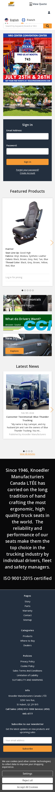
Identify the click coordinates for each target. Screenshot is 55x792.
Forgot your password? (27, 169)
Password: (11, 145)
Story (27, 601)
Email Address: (14, 130)
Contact (28, 615)
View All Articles (27, 453)
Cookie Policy (27, 666)
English (14, 20)
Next (52, 242)
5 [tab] (33, 290)
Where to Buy (27, 640)
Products (27, 636)
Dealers (27, 645)
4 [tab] (30, 290)
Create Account (27, 173)
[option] (28, 20)
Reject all (27, 780)
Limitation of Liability (27, 675)
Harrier (10, 248)
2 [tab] (25, 290)
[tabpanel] (27, 242)
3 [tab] (27, 290)
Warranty (27, 610)
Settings (27, 773)
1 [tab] (22, 290)
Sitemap (27, 619)
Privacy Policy (27, 661)
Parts (27, 606)
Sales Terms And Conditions (27, 670)
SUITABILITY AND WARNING (27, 679)
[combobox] (11, 20)
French (31, 20)
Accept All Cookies (27, 787)
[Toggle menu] (4, 4)
